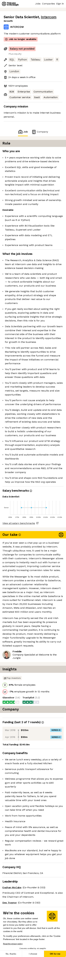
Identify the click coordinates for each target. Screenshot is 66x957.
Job (25, 131)
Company (42, 131)
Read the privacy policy (13, 944)
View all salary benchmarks (18, 523)
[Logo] (10, 4)
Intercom (48, 17)
